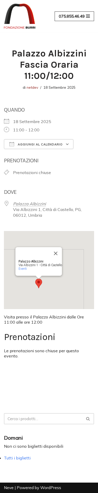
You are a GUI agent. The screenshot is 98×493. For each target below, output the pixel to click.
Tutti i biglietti (17, 457)
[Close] (55, 253)
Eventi (23, 269)
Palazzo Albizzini (29, 203)
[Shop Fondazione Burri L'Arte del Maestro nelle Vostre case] (19, 16)
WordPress (50, 487)
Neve (9, 487)
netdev (32, 87)
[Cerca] (88, 418)
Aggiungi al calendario (40, 144)
